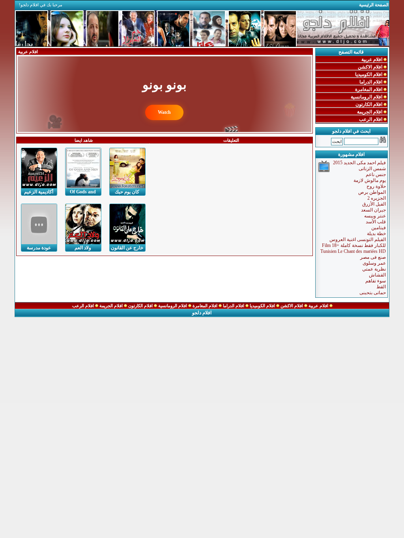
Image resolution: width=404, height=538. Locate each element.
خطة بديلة (376, 233)
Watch (164, 112)
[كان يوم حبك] (127, 168)
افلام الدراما (371, 82)
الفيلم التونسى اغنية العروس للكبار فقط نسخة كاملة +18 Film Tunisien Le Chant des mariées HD (353, 245)
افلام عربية (372, 59)
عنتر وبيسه (375, 216)
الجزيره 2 (376, 198)
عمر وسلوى (374, 263)
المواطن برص (372, 192)
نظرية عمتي (374, 269)
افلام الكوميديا (369, 74)
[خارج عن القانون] (127, 224)
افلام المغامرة (369, 89)
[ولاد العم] (83, 224)
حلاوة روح (376, 186)
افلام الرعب (371, 119)
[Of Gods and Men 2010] (83, 168)
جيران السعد (373, 210)
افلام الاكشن (370, 67)
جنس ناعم (376, 174)
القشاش (377, 275)
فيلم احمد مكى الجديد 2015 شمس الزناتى (359, 165)
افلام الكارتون (369, 104)
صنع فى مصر (373, 257)
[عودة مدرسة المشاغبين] (39, 224)
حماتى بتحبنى (372, 292)
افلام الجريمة (370, 112)
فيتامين (378, 227)
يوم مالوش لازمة (370, 180)
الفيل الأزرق (374, 204)
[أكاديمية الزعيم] (39, 168)
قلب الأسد (376, 221)
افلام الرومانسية (367, 97)
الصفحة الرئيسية (374, 4)
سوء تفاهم (375, 281)
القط (381, 286)
